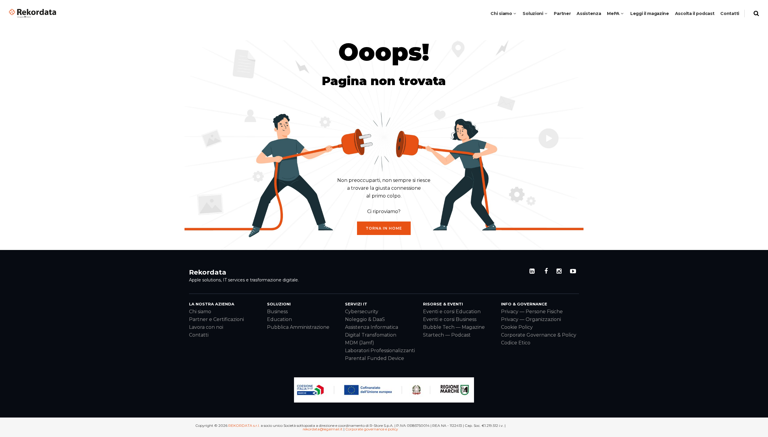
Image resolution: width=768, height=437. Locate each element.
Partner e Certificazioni (216, 319)
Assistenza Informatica (371, 327)
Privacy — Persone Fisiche (532, 311)
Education (279, 319)
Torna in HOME (384, 228)
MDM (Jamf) (359, 343)
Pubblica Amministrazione (298, 327)
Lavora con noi (206, 327)
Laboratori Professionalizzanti (380, 350)
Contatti (198, 335)
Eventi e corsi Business (449, 319)
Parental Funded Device (374, 358)
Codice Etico (515, 343)
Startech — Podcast (447, 335)
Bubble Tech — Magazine (454, 327)
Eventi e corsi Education (452, 311)
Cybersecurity (361, 311)
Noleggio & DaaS (365, 319)
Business (277, 311)
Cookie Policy (517, 327)
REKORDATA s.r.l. (244, 425)
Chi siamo (200, 311)
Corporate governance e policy (371, 429)
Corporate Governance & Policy (538, 335)
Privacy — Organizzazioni (531, 319)
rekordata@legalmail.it (323, 429)
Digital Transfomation (370, 335)
